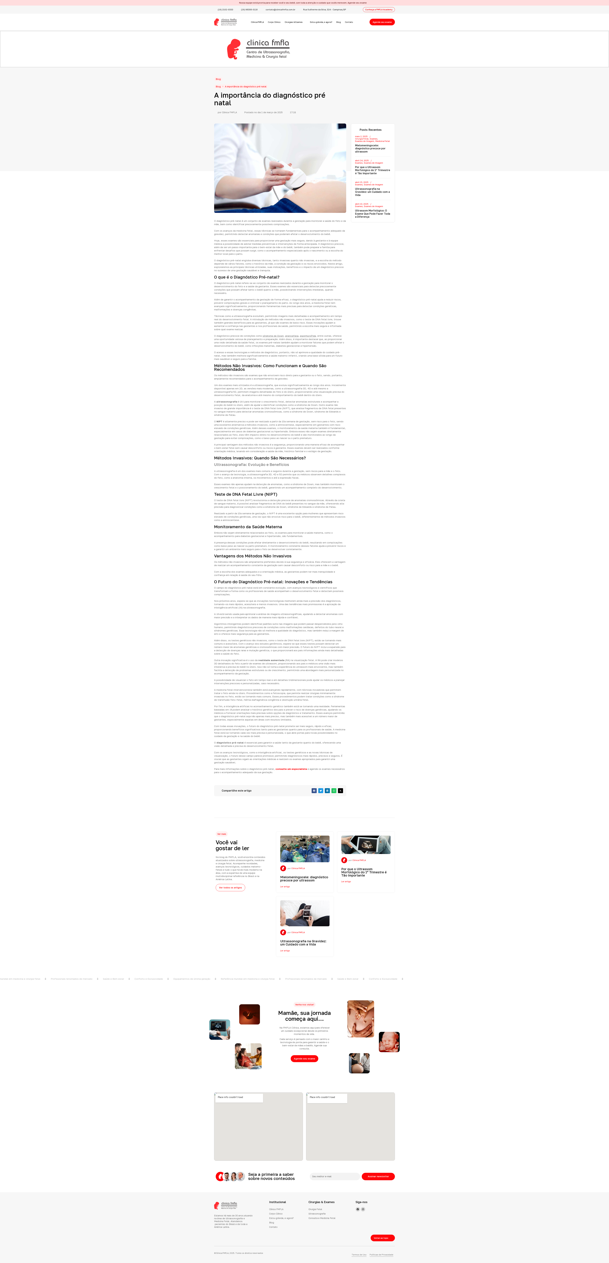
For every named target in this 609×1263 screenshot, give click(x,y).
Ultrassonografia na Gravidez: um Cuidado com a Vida (372, 191)
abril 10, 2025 (361, 204)
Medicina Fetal (382, 141)
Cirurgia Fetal (362, 139)
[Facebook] (358, 1209)
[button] (314, 790)
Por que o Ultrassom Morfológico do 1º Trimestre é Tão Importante (372, 170)
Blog (338, 22)
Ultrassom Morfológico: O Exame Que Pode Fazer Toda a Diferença (372, 213)
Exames (373, 139)
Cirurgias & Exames (294, 22)
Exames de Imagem (364, 141)
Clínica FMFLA (257, 22)
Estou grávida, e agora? (321, 22)
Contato (349, 22)
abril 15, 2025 (361, 182)
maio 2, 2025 (361, 136)
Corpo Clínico (274, 22)
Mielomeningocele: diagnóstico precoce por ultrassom (370, 148)
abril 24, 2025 (362, 160)
